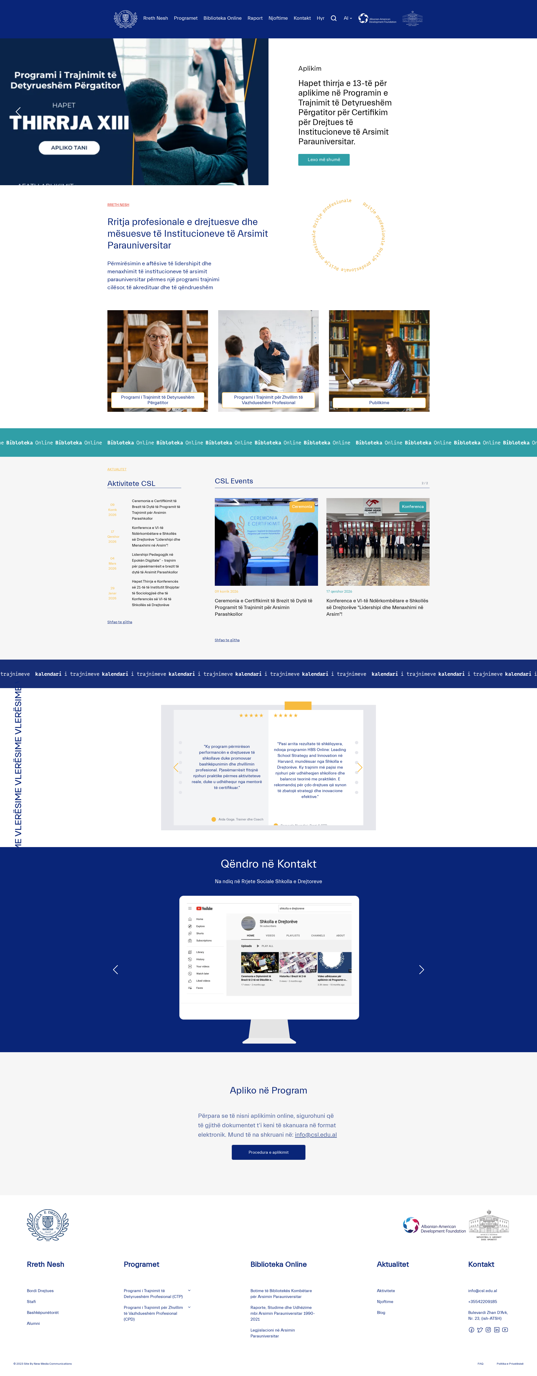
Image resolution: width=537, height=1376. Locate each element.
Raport (255, 18)
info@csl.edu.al (316, 1134)
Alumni (33, 1323)
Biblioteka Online (222, 18)
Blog (381, 1312)
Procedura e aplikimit (269, 1152)
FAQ (480, 1364)
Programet (186, 18)
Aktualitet (393, 1264)
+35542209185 (482, 1301)
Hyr (321, 18)
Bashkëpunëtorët (43, 1312)
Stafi (31, 1301)
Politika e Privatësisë (510, 1364)
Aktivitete (386, 1290)
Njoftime (278, 18)
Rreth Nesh (155, 18)
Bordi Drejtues (40, 1290)
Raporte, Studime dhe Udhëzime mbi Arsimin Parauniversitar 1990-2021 (282, 1313)
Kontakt (302, 18)
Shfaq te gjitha (119, 622)
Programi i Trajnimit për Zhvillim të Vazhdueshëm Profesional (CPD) (153, 1313)
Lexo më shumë (324, 150)
